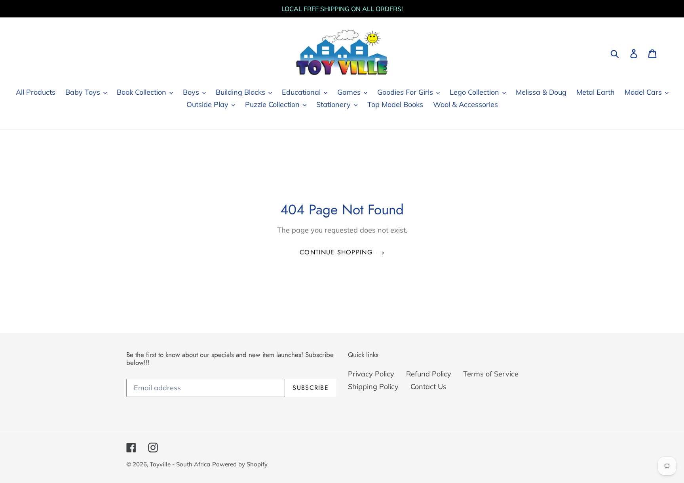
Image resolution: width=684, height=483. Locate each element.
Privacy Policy (371, 373)
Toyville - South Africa (180, 464)
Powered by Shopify (240, 464)
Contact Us (428, 386)
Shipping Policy (373, 386)
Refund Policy (428, 373)
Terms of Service (491, 373)
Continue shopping (336, 252)
